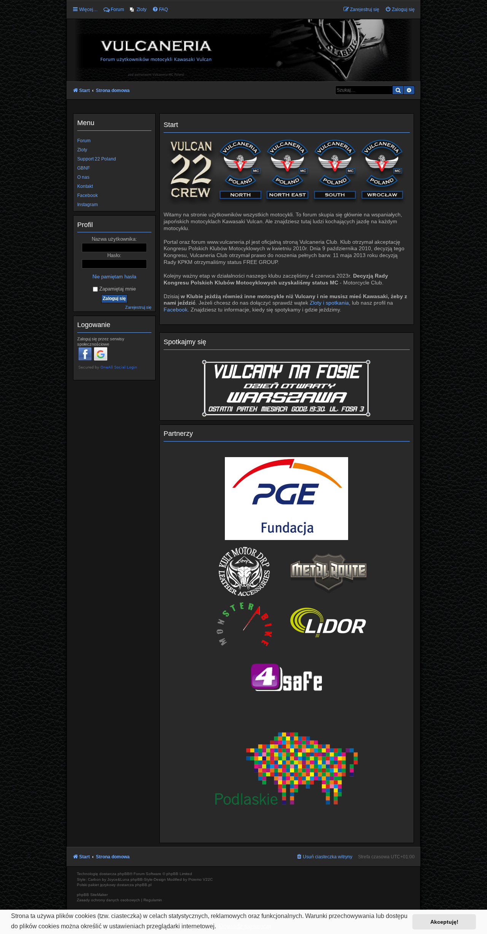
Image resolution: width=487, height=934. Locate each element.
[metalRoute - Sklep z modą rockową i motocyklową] (328, 571)
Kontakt (85, 186)
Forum (84, 140)
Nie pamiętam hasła (114, 277)
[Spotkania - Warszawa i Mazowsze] (286, 388)
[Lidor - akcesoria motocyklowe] (328, 624)
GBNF (83, 168)
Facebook (176, 310)
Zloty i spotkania (329, 303)
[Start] (243, 50)
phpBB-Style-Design (148, 879)
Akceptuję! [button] (444, 922)
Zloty (82, 149)
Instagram (87, 204)
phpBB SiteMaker (92, 895)
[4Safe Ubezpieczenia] (286, 676)
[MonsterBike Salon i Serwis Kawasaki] (244, 624)
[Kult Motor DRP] (244, 571)
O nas (83, 177)
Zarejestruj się (138, 307)
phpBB (124, 874)
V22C (208, 879)
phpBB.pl (143, 885)
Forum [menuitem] (117, 9)
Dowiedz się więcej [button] (245, 926)
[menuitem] (138, 9)
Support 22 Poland (96, 159)
